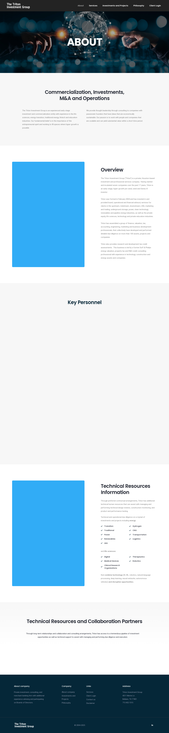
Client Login (155, 5)
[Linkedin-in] (152, 725)
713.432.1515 (127, 702)
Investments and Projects (115, 5)
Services (93, 5)
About (81, 5)
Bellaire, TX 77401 (129, 699)
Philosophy (138, 5)
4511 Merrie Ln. (128, 696)
